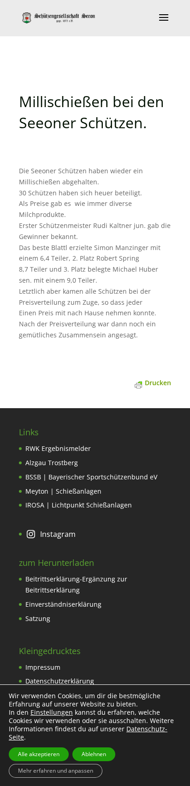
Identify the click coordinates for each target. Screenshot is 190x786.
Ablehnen (94, 754)
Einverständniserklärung (63, 604)
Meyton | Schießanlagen (63, 491)
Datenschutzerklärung (59, 681)
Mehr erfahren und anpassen (55, 771)
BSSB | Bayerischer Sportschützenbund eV (91, 477)
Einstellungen (51, 712)
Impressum (42, 667)
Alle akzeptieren (38, 754)
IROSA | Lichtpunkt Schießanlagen (78, 505)
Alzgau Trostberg (51, 462)
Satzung (37, 618)
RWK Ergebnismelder (58, 448)
